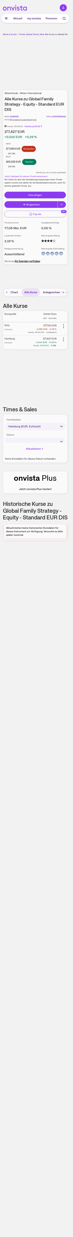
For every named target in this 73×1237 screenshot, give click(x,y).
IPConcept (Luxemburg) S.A (22, 119)
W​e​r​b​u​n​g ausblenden (48, 60)
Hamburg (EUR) (32, 126)
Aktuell (17, 18)
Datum (10, 434)
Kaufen (29, 161)
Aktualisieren (33, 448)
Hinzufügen (35, 195)
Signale (37, 214)
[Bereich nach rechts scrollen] (63, 292)
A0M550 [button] (14, 116)
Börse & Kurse (10, 34)
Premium (51, 18)
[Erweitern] (62, 204)
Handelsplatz (14, 419)
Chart (14, 292)
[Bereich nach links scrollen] (7, 292)
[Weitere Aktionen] (63, 326)
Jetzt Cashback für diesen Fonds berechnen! (26, 176)
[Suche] (64, 18)
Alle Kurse (30, 292)
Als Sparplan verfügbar (27, 261)
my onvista (34, 18)
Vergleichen (33, 204)
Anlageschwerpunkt (56, 292)
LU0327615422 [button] (58, 116)
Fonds (22, 34)
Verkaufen (28, 148)
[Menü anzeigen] (6, 18)
